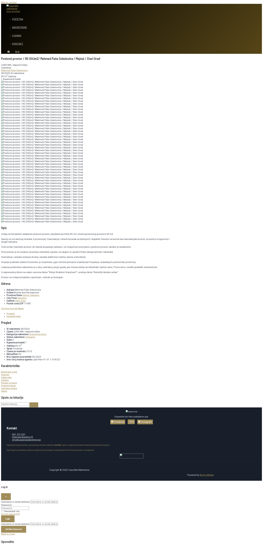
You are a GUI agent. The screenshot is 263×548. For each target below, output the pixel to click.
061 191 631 (18, 434)
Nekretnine (19, 27)
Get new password (13, 529)
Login (7, 519)
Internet (5, 374)
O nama (16, 35)
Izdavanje (30, 337)
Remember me (11, 511)
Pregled (11, 313)
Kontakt (17, 43)
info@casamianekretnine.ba (26, 439)
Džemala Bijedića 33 (22, 437)
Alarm (4, 391)
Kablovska (6, 377)
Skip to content (9, 2)
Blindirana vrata (9, 372)
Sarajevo (22, 298)
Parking (5, 380)
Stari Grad (20, 300)
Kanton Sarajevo (30, 295)
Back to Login (8, 534)
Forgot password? (10, 514)
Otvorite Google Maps (12, 308)
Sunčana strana (9, 388)
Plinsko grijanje (9, 383)
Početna (17, 19)
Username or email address (15, 501)
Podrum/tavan (8, 385)
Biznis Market (207, 475)
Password (6, 505)
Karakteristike (14, 316)
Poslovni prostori (38, 334)
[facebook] (9, 52)
